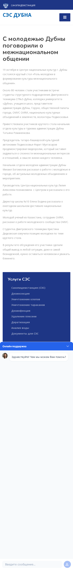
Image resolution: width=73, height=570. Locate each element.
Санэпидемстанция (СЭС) (28, 287)
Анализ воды (20, 328)
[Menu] (64, 17)
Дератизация (20, 322)
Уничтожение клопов (25, 299)
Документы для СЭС (24, 333)
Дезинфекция (20, 310)
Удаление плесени (23, 316)
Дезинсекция (20, 293)
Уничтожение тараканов (28, 305)
